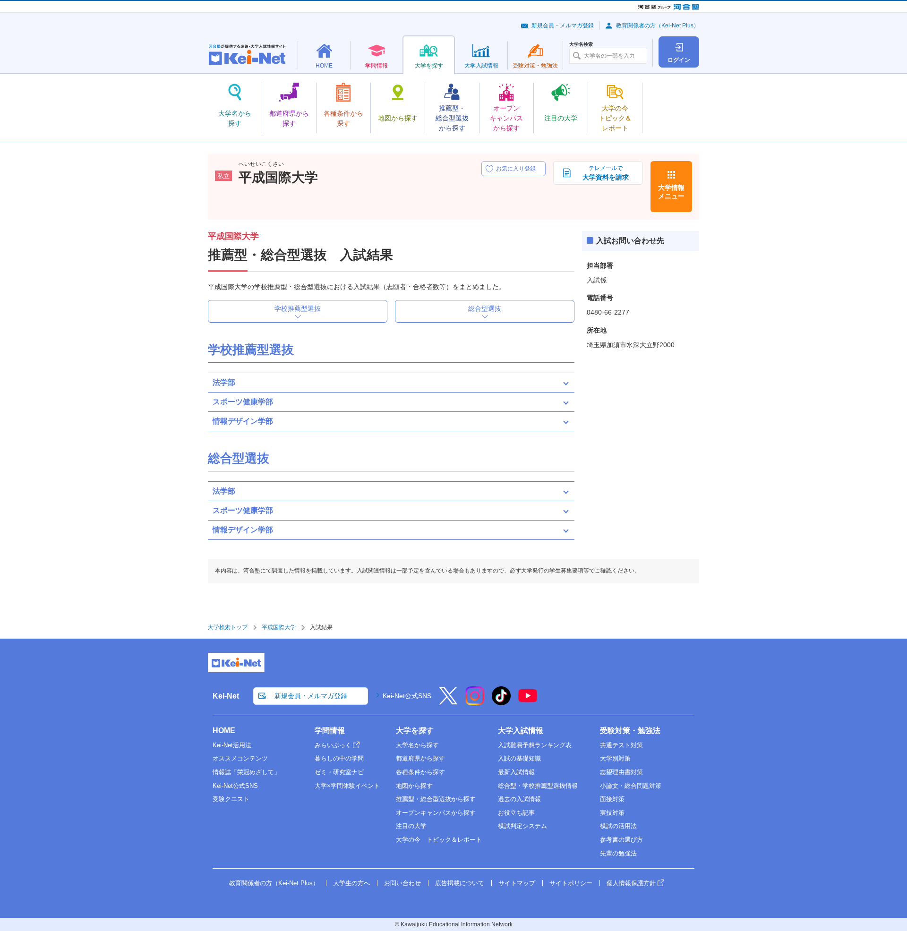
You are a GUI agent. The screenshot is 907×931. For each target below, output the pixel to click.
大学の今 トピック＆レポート (439, 839)
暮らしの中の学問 (339, 758)
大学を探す (415, 730)
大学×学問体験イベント (347, 785)
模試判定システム (522, 825)
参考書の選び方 (621, 839)
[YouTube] (527, 702)
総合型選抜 (484, 308)
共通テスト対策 (621, 745)
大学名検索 (581, 44)
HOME (224, 730)
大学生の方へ (351, 883)
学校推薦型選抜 (297, 308)
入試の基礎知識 (519, 758)
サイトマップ (516, 883)
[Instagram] (474, 702)
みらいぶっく (333, 745)
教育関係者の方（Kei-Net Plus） (657, 25)
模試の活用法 (618, 825)
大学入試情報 (520, 730)
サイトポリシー (570, 883)
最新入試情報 (516, 772)
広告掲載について (459, 883)
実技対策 (612, 812)
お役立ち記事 (516, 812)
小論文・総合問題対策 (630, 785)
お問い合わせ (402, 883)
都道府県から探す (420, 758)
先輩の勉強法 (618, 853)
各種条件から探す (420, 772)
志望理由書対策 (621, 772)
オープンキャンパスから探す (436, 812)
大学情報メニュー (671, 192)
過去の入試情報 (519, 799)
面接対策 (612, 799)
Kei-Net (226, 696)
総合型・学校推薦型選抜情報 (538, 785)
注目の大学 (411, 825)
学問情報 (330, 730)
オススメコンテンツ (240, 758)
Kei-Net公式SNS (407, 696)
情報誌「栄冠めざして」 (246, 772)
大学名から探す (417, 745)
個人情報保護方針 (631, 883)
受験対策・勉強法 (630, 730)
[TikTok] (501, 702)
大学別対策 (615, 758)
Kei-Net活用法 (232, 745)
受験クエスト (231, 799)
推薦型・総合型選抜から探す (436, 799)
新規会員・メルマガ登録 (562, 25)
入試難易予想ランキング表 (535, 745)
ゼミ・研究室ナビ (339, 772)
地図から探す (414, 785)
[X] (448, 702)
